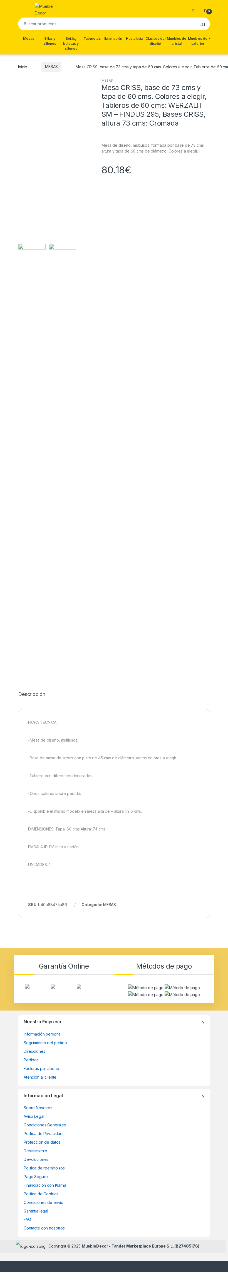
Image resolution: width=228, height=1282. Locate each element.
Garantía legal (36, 1211)
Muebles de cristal (176, 41)
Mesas (28, 38)
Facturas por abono (41, 1068)
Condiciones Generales (45, 1125)
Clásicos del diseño (155, 41)
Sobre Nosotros (38, 1107)
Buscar (203, 24)
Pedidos (31, 1059)
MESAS (51, 66)
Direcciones (34, 1051)
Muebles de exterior (197, 41)
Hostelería (134, 38)
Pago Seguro (36, 1176)
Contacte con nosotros (44, 1228)
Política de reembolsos (44, 1168)
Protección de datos (42, 1142)
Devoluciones (36, 1159)
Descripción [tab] (31, 694)
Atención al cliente (40, 1077)
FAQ (27, 1219)
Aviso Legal (34, 1116)
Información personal (42, 1034)
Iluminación (113, 38)
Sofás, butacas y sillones (71, 43)
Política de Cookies (41, 1193)
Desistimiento (35, 1150)
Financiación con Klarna (45, 1185)
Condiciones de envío (43, 1202)
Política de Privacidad (43, 1133)
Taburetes (92, 38)
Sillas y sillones (50, 41)
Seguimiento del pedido (45, 1042)
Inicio (22, 66)
